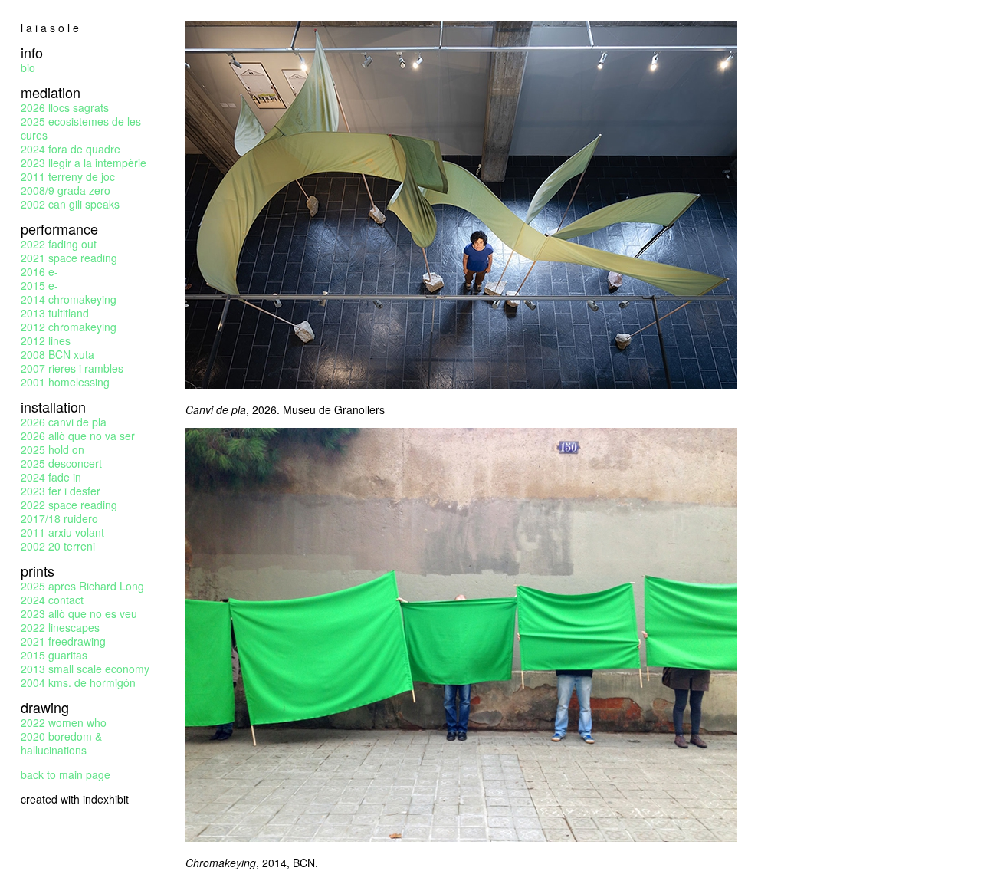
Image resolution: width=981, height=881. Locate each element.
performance (59, 228)
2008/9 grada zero (65, 190)
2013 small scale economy (85, 668)
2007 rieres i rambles (72, 368)
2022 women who (64, 722)
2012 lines (46, 340)
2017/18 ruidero (59, 518)
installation (53, 406)
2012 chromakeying (68, 326)
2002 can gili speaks (70, 204)
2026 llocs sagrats (65, 107)
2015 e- (39, 285)
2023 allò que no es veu (79, 613)
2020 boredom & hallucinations (61, 743)
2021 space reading (69, 257)
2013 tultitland (55, 313)
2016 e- (39, 271)
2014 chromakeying (68, 299)
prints (37, 570)
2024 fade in (51, 477)
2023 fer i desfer (60, 490)
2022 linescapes (60, 627)
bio (28, 67)
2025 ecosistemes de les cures (81, 128)
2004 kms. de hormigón (78, 682)
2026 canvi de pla (64, 421)
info (32, 52)
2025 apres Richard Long (82, 585)
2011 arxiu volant (62, 532)
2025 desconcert (61, 463)
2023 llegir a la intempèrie (83, 162)
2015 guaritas (54, 654)
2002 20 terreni (58, 546)
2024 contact (52, 599)
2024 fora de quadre (70, 148)
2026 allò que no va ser (78, 435)
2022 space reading (69, 504)
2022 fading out (59, 243)
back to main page (65, 774)
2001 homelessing (65, 382)
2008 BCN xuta (57, 354)
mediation (50, 92)
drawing (45, 707)
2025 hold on (52, 449)
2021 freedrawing (63, 641)
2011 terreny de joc (68, 176)
